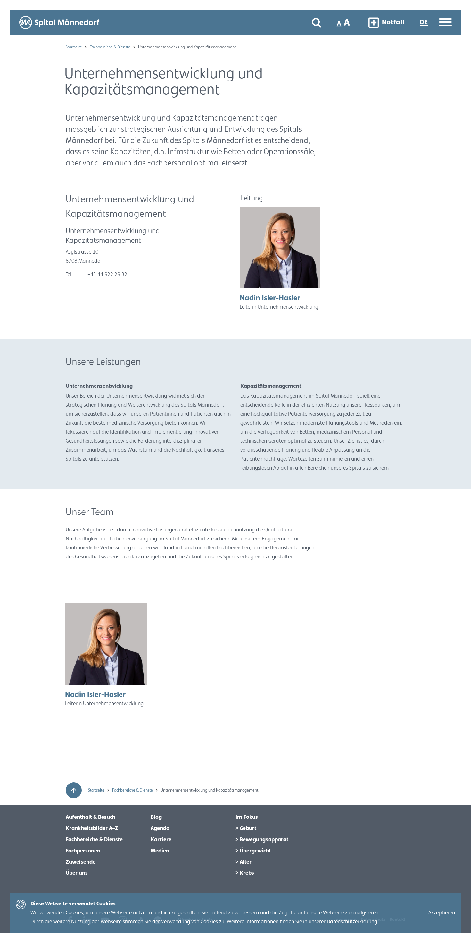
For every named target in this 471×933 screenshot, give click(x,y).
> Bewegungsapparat (262, 840)
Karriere (161, 840)
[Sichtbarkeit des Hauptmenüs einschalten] (445, 22)
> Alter (244, 862)
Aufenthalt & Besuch (90, 817)
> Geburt (246, 828)
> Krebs (245, 873)
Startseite (74, 47)
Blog (156, 817)
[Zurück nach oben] (74, 790)
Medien (160, 851)
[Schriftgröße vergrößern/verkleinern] (344, 22)
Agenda (160, 828)
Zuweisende (80, 862)
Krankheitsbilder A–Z (92, 828)
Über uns (77, 873)
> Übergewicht (253, 851)
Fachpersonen (83, 851)
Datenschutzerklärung (352, 922)
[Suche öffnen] (316, 22)
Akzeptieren (441, 913)
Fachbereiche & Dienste (110, 47)
